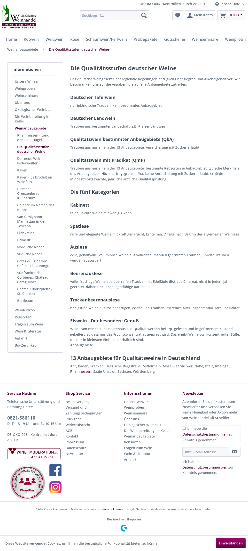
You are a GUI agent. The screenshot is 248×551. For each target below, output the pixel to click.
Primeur (24, 240)
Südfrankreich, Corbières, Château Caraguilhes (32, 277)
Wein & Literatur (28, 331)
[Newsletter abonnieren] (234, 452)
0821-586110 (21, 418)
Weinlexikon (25, 310)
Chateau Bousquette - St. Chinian (35, 291)
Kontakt (72, 436)
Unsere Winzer (27, 81)
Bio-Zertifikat (25, 345)
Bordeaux (25, 300)
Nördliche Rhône (31, 247)
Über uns (22, 102)
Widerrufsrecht (78, 424)
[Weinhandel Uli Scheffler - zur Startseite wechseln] (18, 16)
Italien (22, 170)
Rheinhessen (80, 371)
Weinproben (25, 88)
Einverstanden (231, 543)
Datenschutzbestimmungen (205, 434)
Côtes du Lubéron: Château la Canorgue (34, 263)
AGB (69, 430)
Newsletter (74, 453)
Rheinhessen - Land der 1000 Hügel (33, 137)
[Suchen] (144, 15)
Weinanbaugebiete (30, 128)
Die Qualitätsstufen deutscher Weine (33, 149)
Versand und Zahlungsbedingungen (84, 410)
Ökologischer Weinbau (33, 109)
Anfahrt (21, 338)
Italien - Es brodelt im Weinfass (34, 179)
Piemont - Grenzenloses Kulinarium (28, 193)
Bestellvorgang (78, 401)
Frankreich (26, 233)
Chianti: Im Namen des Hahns (35, 207)
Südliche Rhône (30, 254)
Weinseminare (26, 95)
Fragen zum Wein (29, 324)
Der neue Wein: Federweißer (29, 160)
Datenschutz (76, 448)
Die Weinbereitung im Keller (32, 118)
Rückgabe (74, 419)
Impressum (75, 442)
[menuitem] (114, 15)
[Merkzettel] (177, 15)
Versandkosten (112, 509)
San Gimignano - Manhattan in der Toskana (31, 221)
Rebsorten (23, 317)
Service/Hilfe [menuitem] (230, 4)
